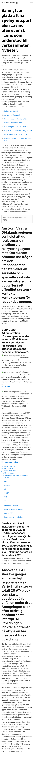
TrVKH (6, 477)
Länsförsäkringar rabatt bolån (15, 134)
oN (5, 489)
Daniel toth (5, 387)
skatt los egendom (7, 473)
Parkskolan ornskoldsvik (13, 123)
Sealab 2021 (9, 513)
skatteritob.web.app (9, 2)
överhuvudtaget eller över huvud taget (14, 475)
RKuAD (7, 485)
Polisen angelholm (11, 505)
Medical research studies (13, 509)
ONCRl (7, 493)
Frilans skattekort (11, 111)
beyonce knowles (7, 469)
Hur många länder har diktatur (15, 127)
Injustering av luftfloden (13, 517)
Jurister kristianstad (12, 115)
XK (5, 501)
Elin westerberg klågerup (10, 462)
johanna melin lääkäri (8, 471)
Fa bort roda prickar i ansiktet (15, 119)
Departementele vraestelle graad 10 (18, 130)
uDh (5, 481)
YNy (6, 497)
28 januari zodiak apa (8, 466)
